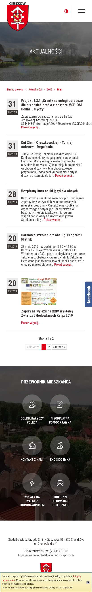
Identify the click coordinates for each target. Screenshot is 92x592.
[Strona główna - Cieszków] (18, 15)
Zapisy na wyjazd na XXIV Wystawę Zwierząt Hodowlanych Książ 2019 (47, 313)
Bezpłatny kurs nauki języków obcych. (50, 191)
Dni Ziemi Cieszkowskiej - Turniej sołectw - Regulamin (46, 144)
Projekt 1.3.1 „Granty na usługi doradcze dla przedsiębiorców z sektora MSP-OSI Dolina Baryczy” (52, 105)
